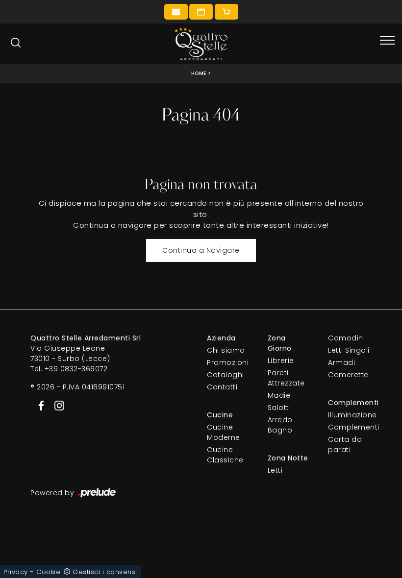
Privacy (15, 572)
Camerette (348, 375)
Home (198, 73)
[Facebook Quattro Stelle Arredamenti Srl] (39, 405)
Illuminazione (350, 415)
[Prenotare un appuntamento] (201, 12)
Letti (275, 470)
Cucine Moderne (223, 432)
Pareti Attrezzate (286, 378)
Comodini (346, 338)
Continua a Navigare (201, 250)
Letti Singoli (349, 350)
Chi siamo (226, 350)
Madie (279, 395)
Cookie (48, 572)
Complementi (350, 427)
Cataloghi (225, 375)
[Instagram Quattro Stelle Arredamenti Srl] (56, 405)
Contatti (222, 387)
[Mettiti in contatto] (176, 12)
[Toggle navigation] (387, 41)
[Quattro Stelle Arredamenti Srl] (201, 44)
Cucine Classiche (225, 455)
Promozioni (228, 362)
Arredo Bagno (280, 425)
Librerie (281, 360)
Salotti (279, 407)
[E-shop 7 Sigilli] (226, 12)
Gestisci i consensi (105, 572)
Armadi (341, 362)
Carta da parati (345, 444)
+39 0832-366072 (76, 369)
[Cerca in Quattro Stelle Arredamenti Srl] (16, 42)
